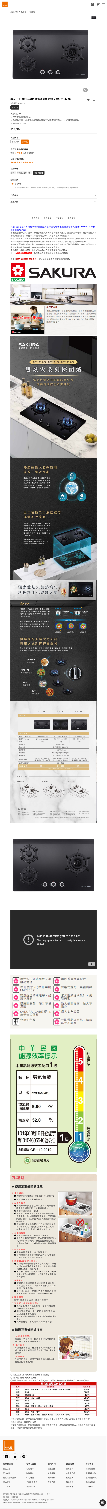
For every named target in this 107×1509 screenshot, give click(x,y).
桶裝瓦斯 (15, 141)
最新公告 (6, 1468)
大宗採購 (51, 1473)
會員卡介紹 (70, 1473)
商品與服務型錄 (9, 1477)
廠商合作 (51, 1477)
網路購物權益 (91, 1473)
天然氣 (25, 141)
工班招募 (51, 1482)
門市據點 (6, 1473)
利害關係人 (30, 1486)
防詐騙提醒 (90, 1468)
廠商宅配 (18, 184)
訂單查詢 (69, 1468)
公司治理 (30, 1477)
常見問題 (69, 1482)
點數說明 (69, 1477)
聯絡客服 (69, 1486)
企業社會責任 (31, 1482)
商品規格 (47, 218)
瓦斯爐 (23, 11)
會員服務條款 (91, 1477)
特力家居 (6, 1482)
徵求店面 (51, 1468)
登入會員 (18, 153)
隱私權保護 (90, 1482)
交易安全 (89, 1486)
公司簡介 (30, 1468)
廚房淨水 (14, 11)
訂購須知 (59, 218)
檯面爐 (32, 11)
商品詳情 (35, 218)
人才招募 (6, 1486)
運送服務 (71, 218)
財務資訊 (30, 1473)
